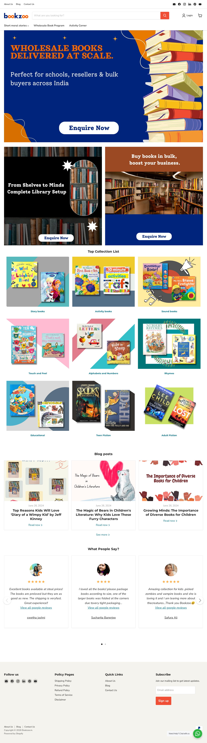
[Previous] (7, 600)
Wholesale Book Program (49, 25)
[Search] (164, 15)
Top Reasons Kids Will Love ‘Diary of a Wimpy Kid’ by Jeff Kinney (36, 514)
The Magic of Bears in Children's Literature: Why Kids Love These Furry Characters (103, 514)
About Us (8, 4)
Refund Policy (62, 690)
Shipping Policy (63, 680)
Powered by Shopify (13, 733)
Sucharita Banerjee (103, 618)
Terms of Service (63, 695)
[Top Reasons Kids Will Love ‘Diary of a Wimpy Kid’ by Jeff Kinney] (36, 481)
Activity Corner (78, 25)
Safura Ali (170, 618)
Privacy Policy (62, 685)
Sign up (163, 701)
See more (102, 534)
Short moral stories (15, 25)
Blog (18, 4)
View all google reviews (36, 608)
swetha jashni (36, 618)
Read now (34, 525)
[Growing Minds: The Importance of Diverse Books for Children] (171, 481)
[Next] (200, 600)
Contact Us (29, 4)
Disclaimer (60, 699)
